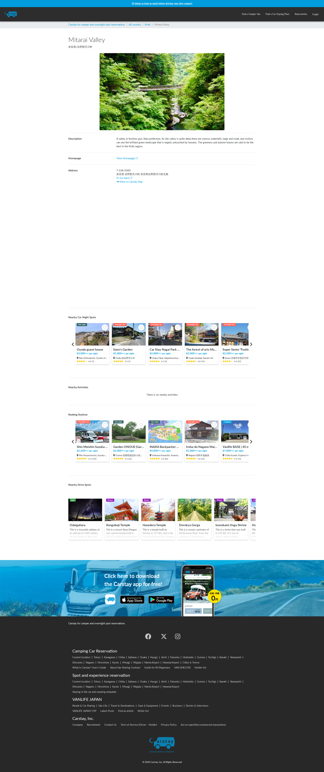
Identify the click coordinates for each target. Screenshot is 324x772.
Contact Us (110, 725)
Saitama (132, 657)
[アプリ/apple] (132, 600)
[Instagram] (177, 636)
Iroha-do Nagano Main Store (201, 447)
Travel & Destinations (122, 706)
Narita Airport (151, 662)
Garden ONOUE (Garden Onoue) (128, 447)
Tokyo (97, 657)
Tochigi (212, 657)
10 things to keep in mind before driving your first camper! (162, 3)
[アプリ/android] (161, 600)
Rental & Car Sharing (83, 706)
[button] (251, 14)
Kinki (148, 24)
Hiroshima (103, 662)
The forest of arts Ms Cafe (201, 349)
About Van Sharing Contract (125, 667)
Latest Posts (107, 711)
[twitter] (164, 636)
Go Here (124, 178)
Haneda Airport (171, 662)
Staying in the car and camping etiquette (94, 692)
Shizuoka (77, 662)
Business (177, 706)
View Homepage (125, 158)
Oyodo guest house (90, 349)
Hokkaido (188, 657)
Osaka (143, 657)
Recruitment (93, 725)
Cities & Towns (191, 662)
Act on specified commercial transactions (203, 725)
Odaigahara (77, 525)
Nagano (90, 662)
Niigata (137, 662)
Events (165, 706)
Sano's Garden (122, 349)
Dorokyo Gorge (189, 525)
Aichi (164, 657)
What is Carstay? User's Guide (89, 667)
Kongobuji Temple (118, 525)
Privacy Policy (169, 725)
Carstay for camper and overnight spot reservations (96, 24)
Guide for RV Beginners (157, 667)
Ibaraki (223, 657)
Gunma (201, 657)
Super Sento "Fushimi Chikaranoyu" (238, 349)
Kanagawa (109, 657)
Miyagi (126, 662)
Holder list (200, 667)
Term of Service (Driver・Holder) (139, 725)
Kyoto (115, 662)
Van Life (102, 706)
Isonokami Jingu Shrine (231, 525)
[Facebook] (148, 636)
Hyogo (154, 657)
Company (77, 725)
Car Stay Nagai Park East (165, 349)
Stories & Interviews (197, 706)
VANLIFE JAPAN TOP (84, 711)
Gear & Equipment (148, 706)
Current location (81, 657)
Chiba (121, 657)
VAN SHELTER (182, 667)
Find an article (125, 711)
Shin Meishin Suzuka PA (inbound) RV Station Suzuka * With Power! (92, 447)
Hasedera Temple (154, 525)
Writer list (143, 711)
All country (135, 24)
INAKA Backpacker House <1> (165, 447)
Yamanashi (235, 657)
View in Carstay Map (131, 182)
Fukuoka (174, 657)
